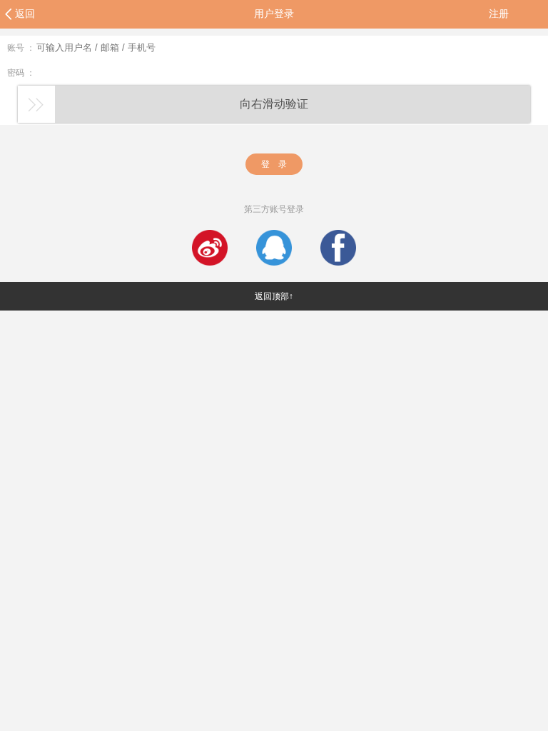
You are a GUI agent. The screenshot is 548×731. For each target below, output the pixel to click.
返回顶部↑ (274, 296)
